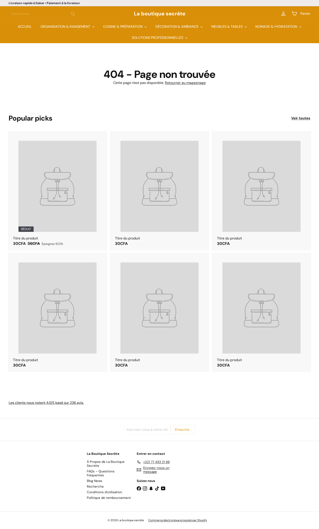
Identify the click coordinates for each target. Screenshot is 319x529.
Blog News (94, 481)
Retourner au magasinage (185, 82)
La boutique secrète (159, 14)
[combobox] (43, 14)
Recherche (95, 486)
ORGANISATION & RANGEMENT (65, 26)
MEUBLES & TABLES (227, 26)
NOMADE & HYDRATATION (276, 26)
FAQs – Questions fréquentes (101, 473)
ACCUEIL (25, 26)
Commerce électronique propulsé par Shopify (177, 520)
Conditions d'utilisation (104, 492)
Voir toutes (300, 118)
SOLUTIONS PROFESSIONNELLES (158, 37)
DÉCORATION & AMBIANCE (177, 26)
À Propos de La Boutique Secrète (106, 464)
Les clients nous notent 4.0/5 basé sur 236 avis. (46, 402)
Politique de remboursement (109, 498)
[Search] (73, 14)
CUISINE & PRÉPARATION (123, 26)
